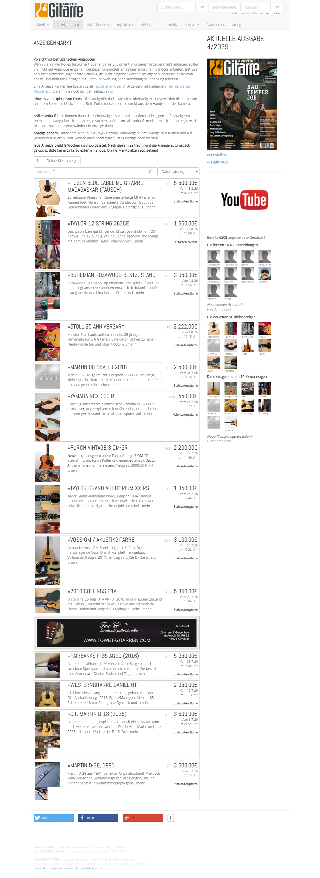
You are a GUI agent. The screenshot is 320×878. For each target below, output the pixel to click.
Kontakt (191, 24)
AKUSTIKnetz (97, 24)
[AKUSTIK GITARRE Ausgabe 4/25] (242, 105)
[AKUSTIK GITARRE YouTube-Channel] (244, 200)
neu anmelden (249, 13)
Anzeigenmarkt (68, 24)
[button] (54, 818)
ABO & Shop (150, 24)
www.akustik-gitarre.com (52, 868)
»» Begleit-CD (217, 162)
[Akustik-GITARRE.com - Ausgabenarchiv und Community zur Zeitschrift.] (59, 19)
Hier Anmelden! (219, 309)
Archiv (172, 24)
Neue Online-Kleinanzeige (57, 160)
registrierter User (108, 86)
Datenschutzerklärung (224, 24)
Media (41, 24)
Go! (201, 7)
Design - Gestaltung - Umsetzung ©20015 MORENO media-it (76, 838)
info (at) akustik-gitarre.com (88, 868)
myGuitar (124, 24)
